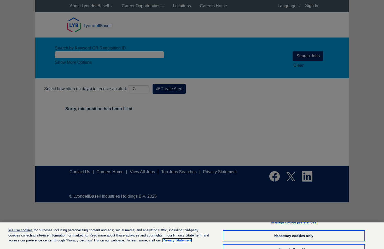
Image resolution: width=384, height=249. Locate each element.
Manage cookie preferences (293, 222)
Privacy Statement (177, 240)
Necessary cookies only (293, 236)
